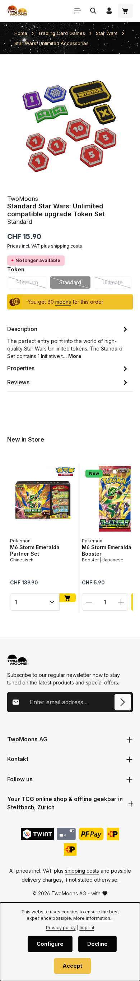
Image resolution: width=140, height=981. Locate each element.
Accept (72, 966)
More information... (93, 918)
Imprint (87, 927)
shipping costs (82, 871)
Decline (97, 944)
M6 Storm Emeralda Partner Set (35, 550)
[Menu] (77, 11)
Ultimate (117, 284)
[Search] (93, 11)
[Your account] (109, 11)
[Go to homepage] (17, 10)
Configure (50, 944)
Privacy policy (61, 927)
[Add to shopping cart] (67, 597)
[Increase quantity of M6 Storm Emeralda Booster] (121, 602)
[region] (70, 124)
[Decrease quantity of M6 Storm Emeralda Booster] (89, 602)
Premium (31, 284)
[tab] (68, 342)
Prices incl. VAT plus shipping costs (44, 246)
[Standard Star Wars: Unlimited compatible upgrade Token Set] (70, 124)
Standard (74, 284)
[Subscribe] (123, 702)
